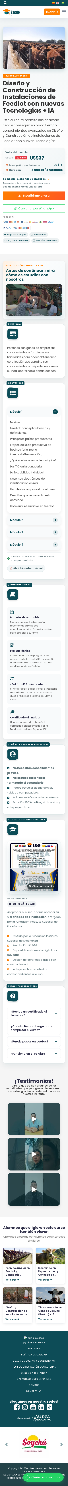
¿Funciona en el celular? (28, 1054)
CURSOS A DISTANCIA (34, 1372)
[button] (52, 12)
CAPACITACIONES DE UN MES (34, 1378)
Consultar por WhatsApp (36, 208)
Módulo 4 (16, 545)
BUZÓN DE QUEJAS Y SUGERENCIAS (34, 1360)
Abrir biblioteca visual (28, 568)
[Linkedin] (41, 1407)
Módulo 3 (16, 532)
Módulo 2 (16, 520)
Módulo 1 (16, 412)
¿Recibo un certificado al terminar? (29, 1013)
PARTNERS (34, 1348)
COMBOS (34, 1385)
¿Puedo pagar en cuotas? (29, 1041)
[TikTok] (49, 1407)
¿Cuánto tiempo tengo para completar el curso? (31, 1028)
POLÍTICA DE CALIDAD (34, 1354)
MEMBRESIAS (34, 1391)
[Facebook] (17, 1407)
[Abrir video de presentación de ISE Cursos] (34, 300)
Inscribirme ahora (36, 195)
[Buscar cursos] (5, 3)
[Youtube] (33, 1407)
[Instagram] (25, 1407)
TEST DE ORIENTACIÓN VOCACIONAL (34, 1366)
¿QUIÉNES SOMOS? (34, 1342)
